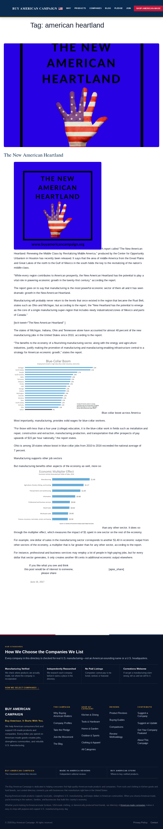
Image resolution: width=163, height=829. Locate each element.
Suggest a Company (143, 715)
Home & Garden (90, 728)
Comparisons (116, 727)
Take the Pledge (61, 730)
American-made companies (132, 805)
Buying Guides (117, 720)
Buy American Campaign (34, 8)
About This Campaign (143, 741)
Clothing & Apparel (91, 742)
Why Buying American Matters (62, 715)
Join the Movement (63, 737)
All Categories (89, 749)
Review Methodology (116, 735)
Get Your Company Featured (147, 731)
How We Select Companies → (22, 688)
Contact (154, 822)
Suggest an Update (147, 723)
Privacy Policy (140, 822)
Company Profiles (62, 723)
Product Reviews (118, 713)
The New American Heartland (33, 154)
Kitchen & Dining (90, 715)
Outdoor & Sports (90, 735)
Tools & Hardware (91, 721)
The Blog (58, 744)
